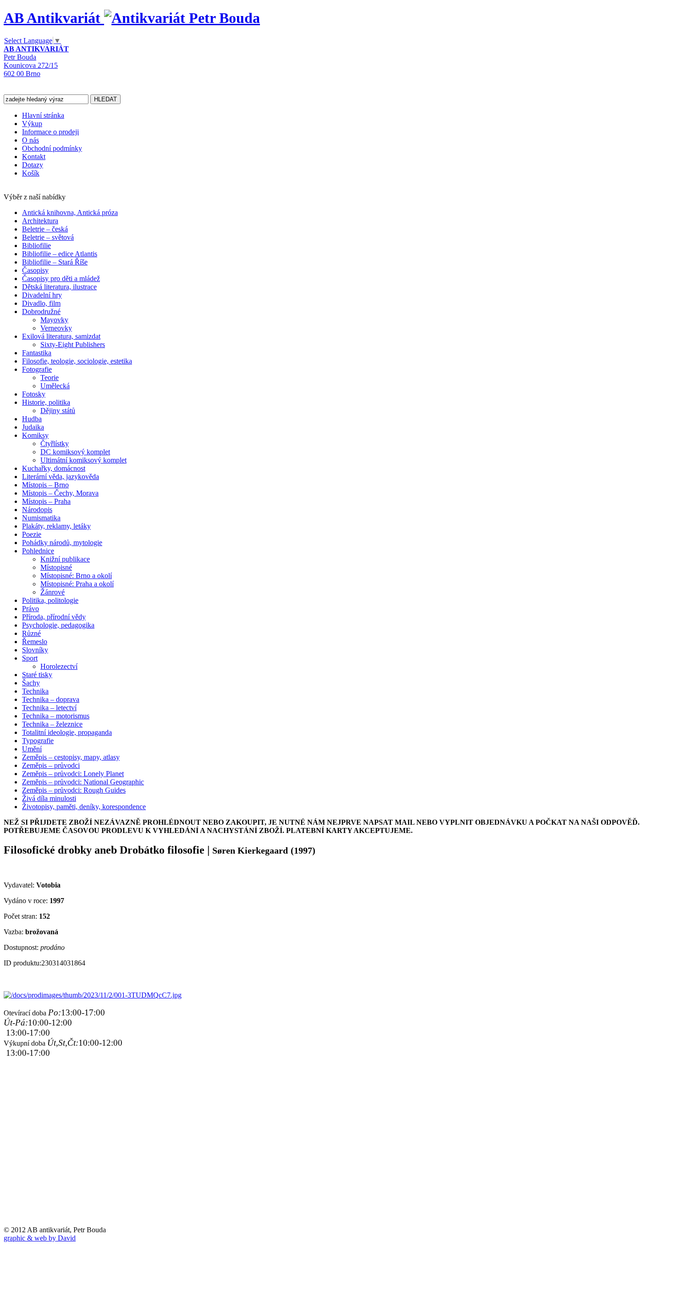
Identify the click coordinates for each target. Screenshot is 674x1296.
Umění (32, 749)
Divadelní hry (42, 295)
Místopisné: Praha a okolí (77, 584)
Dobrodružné (41, 311)
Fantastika (36, 353)
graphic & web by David (40, 1238)
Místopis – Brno (45, 485)
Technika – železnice (52, 724)
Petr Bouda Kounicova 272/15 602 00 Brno (36, 61)
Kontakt (33, 156)
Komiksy (35, 435)
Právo (30, 608)
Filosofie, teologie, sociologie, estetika (77, 361)
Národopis (37, 509)
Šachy (31, 683)
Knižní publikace (65, 559)
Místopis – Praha (46, 501)
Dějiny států (57, 410)
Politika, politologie (50, 600)
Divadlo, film (41, 303)
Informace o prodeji (50, 132)
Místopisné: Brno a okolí (76, 575)
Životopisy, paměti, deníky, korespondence (84, 807)
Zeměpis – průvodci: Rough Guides (74, 790)
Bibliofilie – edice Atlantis (59, 254)
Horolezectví (58, 666)
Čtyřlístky (54, 443)
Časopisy (35, 270)
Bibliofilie (36, 245)
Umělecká (55, 386)
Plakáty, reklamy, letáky (56, 526)
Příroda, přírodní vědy (54, 617)
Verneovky (56, 328)
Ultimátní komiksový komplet (83, 460)
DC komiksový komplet (75, 452)
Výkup (32, 123)
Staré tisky (37, 674)
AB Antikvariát (54, 18)
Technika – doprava (50, 699)
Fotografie (37, 369)
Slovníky (35, 650)
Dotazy (32, 165)
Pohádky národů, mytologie (62, 542)
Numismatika (41, 518)
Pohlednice (38, 551)
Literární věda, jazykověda (60, 476)
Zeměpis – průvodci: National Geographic (83, 782)
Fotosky (33, 394)
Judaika (33, 427)
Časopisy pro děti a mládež (61, 278)
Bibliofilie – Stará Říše (55, 262)
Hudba (32, 419)
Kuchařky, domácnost (53, 468)
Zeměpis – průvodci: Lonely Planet (73, 774)
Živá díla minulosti (49, 798)
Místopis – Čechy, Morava (60, 493)
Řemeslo (34, 641)
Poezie (31, 534)
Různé (31, 633)
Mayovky (54, 320)
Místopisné (56, 567)
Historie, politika (46, 402)
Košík (30, 173)
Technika (35, 691)
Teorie (49, 377)
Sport (30, 658)
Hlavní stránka (43, 115)
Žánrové (52, 592)
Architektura (40, 221)
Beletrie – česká (45, 229)
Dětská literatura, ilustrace (59, 287)
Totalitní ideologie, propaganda (67, 732)
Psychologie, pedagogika (58, 625)
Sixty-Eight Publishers (72, 344)
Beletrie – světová (48, 237)
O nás (30, 140)
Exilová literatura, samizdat (61, 336)
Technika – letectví (49, 707)
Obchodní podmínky (52, 148)
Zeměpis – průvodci (51, 765)
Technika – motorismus (55, 716)
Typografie (38, 741)
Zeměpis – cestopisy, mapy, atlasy (71, 757)
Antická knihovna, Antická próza (70, 212)
